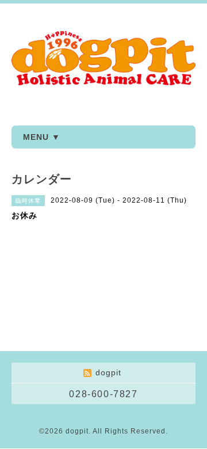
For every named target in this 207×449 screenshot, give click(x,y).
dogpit (77, 431)
